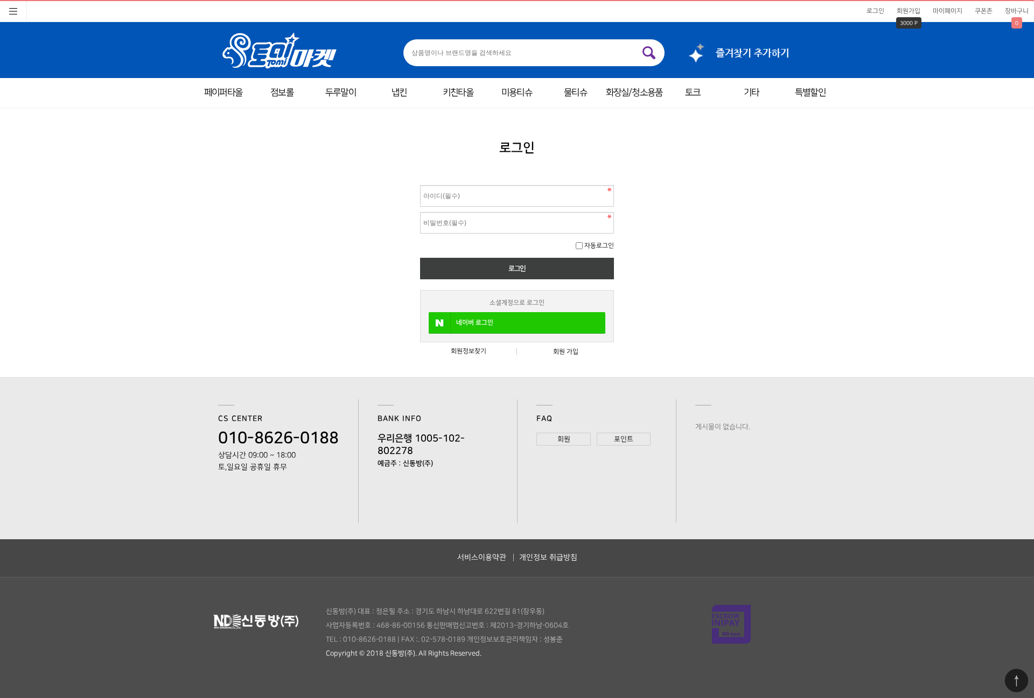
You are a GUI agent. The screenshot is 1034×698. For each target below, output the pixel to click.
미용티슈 (516, 92)
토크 (692, 92)
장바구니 (1017, 11)
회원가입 (908, 11)
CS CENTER (240, 418)
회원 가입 (565, 351)
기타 (751, 92)
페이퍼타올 (223, 92)
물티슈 (575, 92)
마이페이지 (947, 11)
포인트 (623, 439)
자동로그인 (599, 245)
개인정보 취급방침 (548, 557)
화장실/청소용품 (634, 92)
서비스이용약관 (481, 557)
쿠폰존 (984, 11)
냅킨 (399, 92)
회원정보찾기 (468, 351)
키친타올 (458, 92)
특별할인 (810, 92)
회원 (563, 439)
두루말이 (340, 92)
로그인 (875, 11)
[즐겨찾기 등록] (734, 50)
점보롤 (281, 92)
